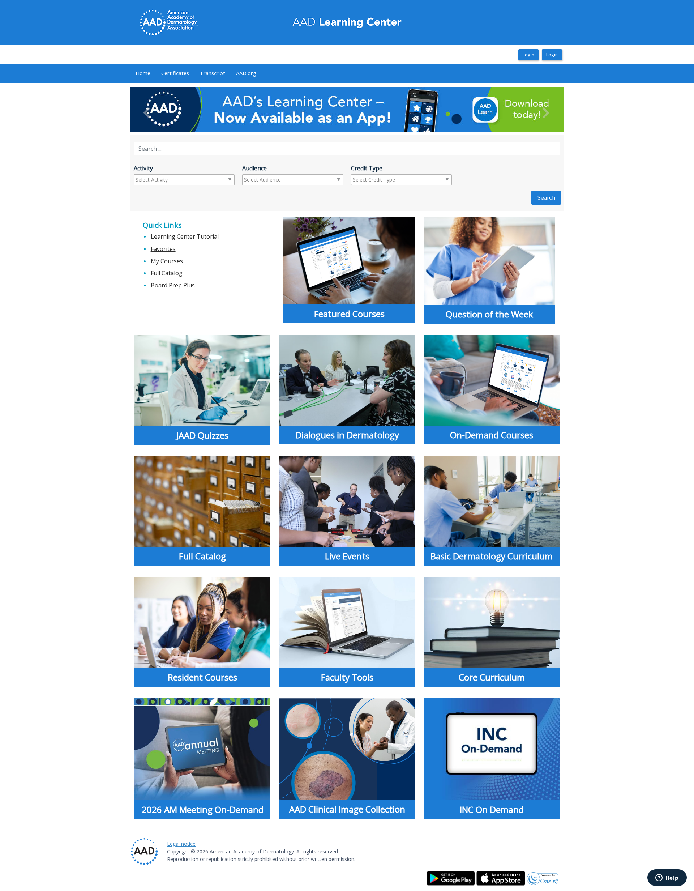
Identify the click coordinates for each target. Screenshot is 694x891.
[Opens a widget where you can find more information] (667, 878)
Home (143, 73)
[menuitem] (143, 73)
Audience (254, 168)
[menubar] (196, 73)
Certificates (175, 73)
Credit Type (366, 168)
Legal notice (181, 843)
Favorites (163, 249)
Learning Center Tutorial (185, 236)
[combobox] (164, 180)
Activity (143, 168)
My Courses (167, 261)
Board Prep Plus (173, 285)
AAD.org (246, 73)
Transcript (212, 73)
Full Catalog (167, 273)
